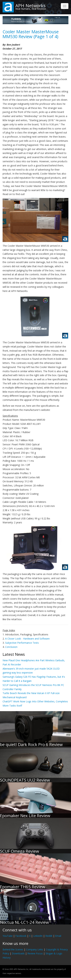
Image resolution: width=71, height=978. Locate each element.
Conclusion (11, 646)
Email (58, 935)
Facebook (20, 935)
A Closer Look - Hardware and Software (27, 638)
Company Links (34, 949)
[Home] (8, 6)
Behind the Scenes (13, 949)
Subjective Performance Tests (22, 642)
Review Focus (35, 953)
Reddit (48, 935)
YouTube (8, 935)
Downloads (18, 953)
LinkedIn (38, 935)
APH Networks (30, 5)
